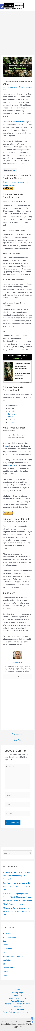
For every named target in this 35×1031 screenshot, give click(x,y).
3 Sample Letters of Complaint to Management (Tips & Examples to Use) (16, 911)
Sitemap (17, 1007)
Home (17, 990)
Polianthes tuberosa (19, 122)
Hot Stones (7, 949)
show (13, 170)
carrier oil (11, 465)
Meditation (7, 960)
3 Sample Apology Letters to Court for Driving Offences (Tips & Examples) (17, 875)
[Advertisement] (17, 29)
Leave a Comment (10, 87)
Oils (20, 87)
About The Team (17, 1009)
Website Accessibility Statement (17, 1004)
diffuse (5, 446)
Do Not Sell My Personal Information (17, 1012)
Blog (4, 941)
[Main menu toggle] (31, 6)
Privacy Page (17, 993)
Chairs (5, 945)
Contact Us (17, 995)
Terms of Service (17, 1001)
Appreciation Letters (11, 937)
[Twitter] (18, 676)
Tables (5, 971)
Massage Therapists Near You (15, 956)
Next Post (17, 740)
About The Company (17, 998)
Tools (5, 975)
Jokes (5, 952)
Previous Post (17, 734)
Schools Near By (9, 968)
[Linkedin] (16, 676)
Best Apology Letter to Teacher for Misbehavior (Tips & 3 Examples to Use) (16, 886)
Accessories (7, 933)
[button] (2, 6)
